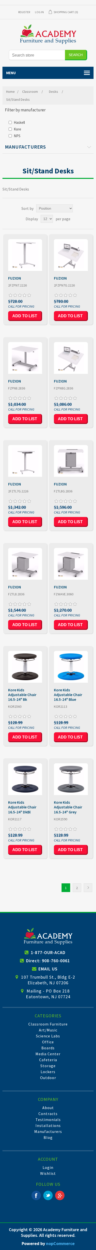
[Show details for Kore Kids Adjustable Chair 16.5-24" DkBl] (25, 779)
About (48, 1107)
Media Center (48, 1054)
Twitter (48, 1195)
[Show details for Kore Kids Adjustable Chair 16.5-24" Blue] (71, 666)
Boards (48, 1048)
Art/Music (48, 1030)
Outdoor (48, 1077)
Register (24, 12)
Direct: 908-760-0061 (48, 960)
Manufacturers (48, 1131)
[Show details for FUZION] (25, 255)
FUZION (14, 278)
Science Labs (48, 1036)
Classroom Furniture (48, 1024)
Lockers (48, 1071)
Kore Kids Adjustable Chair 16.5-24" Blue (68, 695)
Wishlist (48, 1173)
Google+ (59, 1195)
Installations (48, 1125)
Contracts (48, 1113)
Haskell (19, 122)
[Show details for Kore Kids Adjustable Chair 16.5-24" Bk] (25, 666)
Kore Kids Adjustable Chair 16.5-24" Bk (22, 695)
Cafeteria (48, 1060)
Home (10, 91)
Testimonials (48, 1119)
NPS (17, 135)
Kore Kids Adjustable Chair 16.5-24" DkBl (22, 807)
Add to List (24, 316)
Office (48, 1042)
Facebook (36, 1195)
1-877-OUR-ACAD (48, 952)
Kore (17, 129)
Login (48, 1167)
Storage (48, 1065)
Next (88, 887)
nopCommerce (60, 1243)
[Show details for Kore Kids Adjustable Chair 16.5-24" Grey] (71, 779)
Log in (39, 12)
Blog (48, 1137)
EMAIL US (48, 969)
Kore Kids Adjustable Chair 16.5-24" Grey (68, 807)
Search (76, 55)
